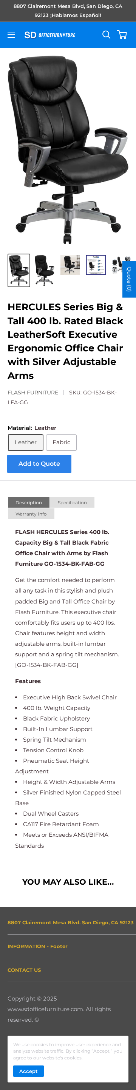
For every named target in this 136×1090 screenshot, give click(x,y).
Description (28, 502)
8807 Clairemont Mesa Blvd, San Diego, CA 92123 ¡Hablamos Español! (68, 10)
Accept (28, 1071)
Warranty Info (31, 514)
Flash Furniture (33, 392)
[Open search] (106, 35)
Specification (72, 502)
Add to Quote (39, 463)
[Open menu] (11, 35)
